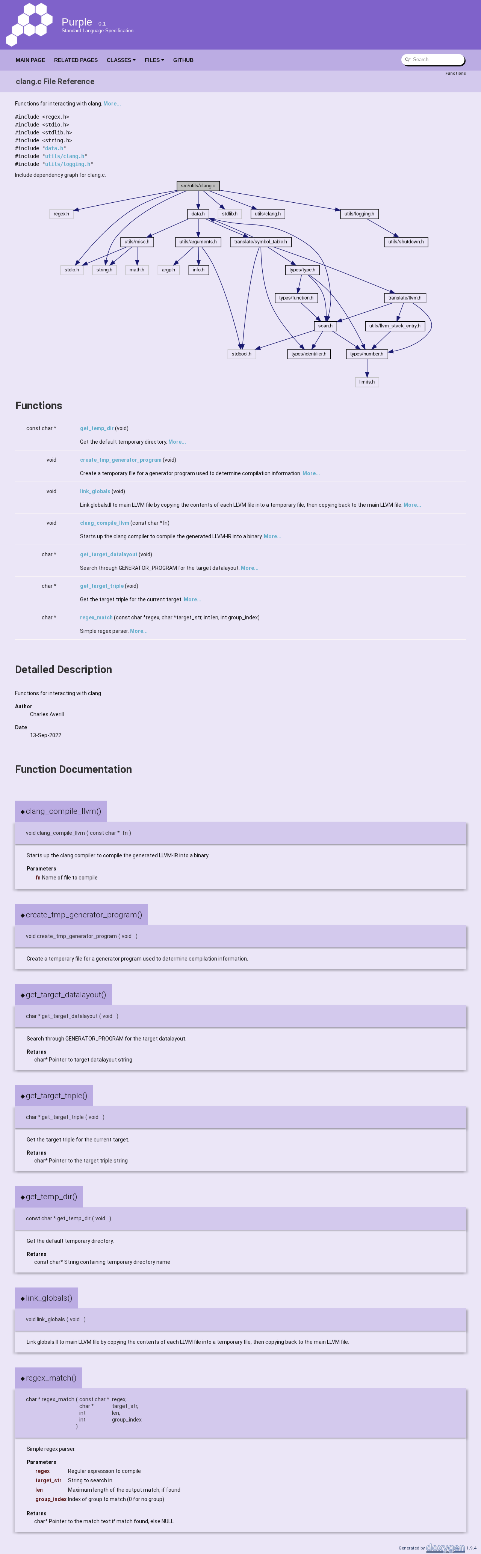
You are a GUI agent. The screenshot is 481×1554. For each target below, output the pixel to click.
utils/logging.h (67, 164)
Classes (119, 60)
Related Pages (76, 60)
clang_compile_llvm (104, 523)
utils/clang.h (64, 156)
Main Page (30, 60)
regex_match (96, 617)
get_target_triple (102, 586)
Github (183, 60)
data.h (54, 148)
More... (112, 104)
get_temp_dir (97, 428)
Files (152, 60)
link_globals (95, 491)
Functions (455, 73)
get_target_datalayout (109, 554)
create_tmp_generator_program (121, 460)
